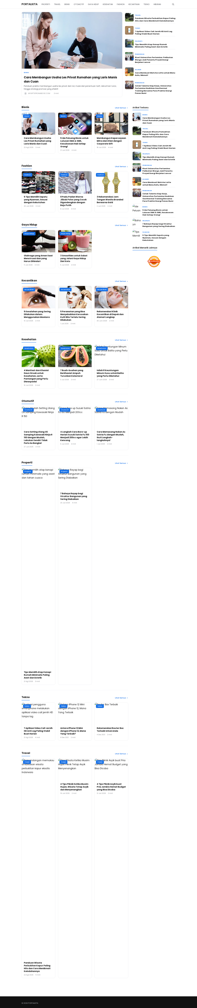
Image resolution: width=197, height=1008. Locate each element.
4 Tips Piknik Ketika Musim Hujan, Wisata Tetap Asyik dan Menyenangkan (74, 787)
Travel (138, 15)
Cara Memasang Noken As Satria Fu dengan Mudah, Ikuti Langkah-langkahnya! (111, 436)
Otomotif (28, 410)
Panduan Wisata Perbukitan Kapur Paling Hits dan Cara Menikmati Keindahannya (155, 19)
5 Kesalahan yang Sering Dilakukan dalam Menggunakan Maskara (37, 314)
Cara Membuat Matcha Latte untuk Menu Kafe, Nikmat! (155, 74)
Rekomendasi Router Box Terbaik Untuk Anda (110, 729)
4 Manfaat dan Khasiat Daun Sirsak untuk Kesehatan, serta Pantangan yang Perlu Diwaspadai (36, 376)
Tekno (137, 28)
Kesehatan (29, 348)
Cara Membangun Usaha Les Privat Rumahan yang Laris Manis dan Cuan (70, 79)
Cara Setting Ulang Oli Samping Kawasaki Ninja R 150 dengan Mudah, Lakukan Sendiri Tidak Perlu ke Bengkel (38, 437)
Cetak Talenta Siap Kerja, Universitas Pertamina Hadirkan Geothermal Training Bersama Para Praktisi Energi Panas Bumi (153, 89)
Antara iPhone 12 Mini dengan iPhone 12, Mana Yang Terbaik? (73, 731)
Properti (138, 41)
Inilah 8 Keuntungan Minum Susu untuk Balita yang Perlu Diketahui (110, 373)
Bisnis (26, 73)
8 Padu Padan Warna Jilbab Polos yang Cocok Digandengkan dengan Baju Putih (73, 201)
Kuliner (138, 70)
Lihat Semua (120, 108)
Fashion (28, 175)
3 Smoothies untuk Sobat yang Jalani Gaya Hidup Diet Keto (73, 258)
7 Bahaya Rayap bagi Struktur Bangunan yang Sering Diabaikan (73, 496)
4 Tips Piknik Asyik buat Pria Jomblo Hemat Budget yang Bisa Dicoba (111, 787)
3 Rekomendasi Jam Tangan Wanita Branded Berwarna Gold (110, 199)
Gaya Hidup (29, 234)
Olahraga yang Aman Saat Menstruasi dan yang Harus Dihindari (38, 258)
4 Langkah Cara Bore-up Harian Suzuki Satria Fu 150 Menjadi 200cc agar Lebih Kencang (74, 436)
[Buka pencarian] (173, 4)
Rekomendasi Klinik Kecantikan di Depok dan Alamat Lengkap (110, 314)
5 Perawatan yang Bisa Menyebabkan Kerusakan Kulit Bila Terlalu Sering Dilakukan (74, 315)
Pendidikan (139, 54)
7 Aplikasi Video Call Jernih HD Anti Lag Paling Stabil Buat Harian (153, 32)
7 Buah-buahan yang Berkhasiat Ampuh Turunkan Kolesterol (71, 373)
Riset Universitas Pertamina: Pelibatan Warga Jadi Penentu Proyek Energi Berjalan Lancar (154, 60)
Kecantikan (29, 289)
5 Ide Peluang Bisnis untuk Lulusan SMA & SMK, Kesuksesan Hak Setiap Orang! (74, 142)
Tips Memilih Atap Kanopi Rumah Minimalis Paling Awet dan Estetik (151, 45)
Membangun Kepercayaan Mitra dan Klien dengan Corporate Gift (111, 141)
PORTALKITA (30, 4)
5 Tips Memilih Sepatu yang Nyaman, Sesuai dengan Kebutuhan (35, 199)
